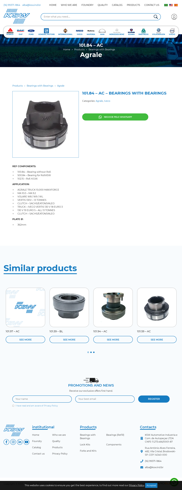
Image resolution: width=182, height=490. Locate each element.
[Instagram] (13, 442)
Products (133, 5)
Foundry (87, 5)
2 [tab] (91, 352)
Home (53, 5)
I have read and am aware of (36, 406)
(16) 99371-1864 (12, 5)
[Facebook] (6, 442)
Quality (103, 5)
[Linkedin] (20, 442)
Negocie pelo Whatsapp (118, 117)
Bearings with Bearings (102, 49)
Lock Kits (85, 444)
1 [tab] (88, 352)
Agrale (91, 55)
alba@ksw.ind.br (31, 5)
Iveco (107, 101)
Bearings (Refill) (115, 435)
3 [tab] (94, 352)
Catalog (117, 5)
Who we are (69, 5)
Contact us (151, 5)
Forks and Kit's (88, 450)
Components (113, 444)
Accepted (151, 485)
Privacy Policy (51, 406)
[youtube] (26, 442)
